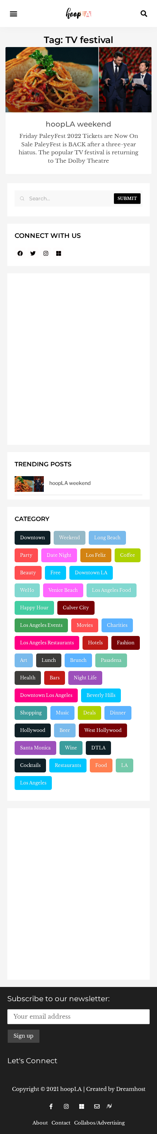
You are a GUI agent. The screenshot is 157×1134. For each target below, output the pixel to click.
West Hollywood (103, 730)
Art (23, 660)
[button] (13, 14)
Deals (89, 713)
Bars (55, 677)
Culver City (76, 607)
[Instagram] (45, 253)
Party (26, 555)
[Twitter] (32, 253)
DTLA (98, 748)
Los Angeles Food (111, 590)
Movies (85, 625)
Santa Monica (35, 748)
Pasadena (111, 660)
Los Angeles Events (41, 625)
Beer (65, 730)
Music (62, 713)
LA (124, 765)
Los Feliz (96, 555)
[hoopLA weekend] (29, 484)
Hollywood (32, 730)
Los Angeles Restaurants (47, 642)
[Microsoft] (58, 253)
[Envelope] (96, 1106)
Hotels (95, 642)
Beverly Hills (101, 695)
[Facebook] (20, 253)
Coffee (127, 555)
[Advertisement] (78, 359)
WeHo (27, 590)
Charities (117, 625)
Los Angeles (33, 783)
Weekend (69, 537)
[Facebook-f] (50, 1106)
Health (27, 677)
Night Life (85, 677)
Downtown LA (91, 572)
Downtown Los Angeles (46, 695)
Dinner (118, 713)
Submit (127, 198)
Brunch (78, 660)
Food (101, 765)
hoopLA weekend (78, 124)
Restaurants (68, 765)
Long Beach (107, 537)
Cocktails (30, 765)
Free (55, 572)
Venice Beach (63, 590)
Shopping (31, 713)
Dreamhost (130, 1089)
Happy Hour (34, 607)
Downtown (32, 537)
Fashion (125, 642)
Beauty (28, 572)
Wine (71, 748)
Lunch (49, 660)
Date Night (59, 555)
